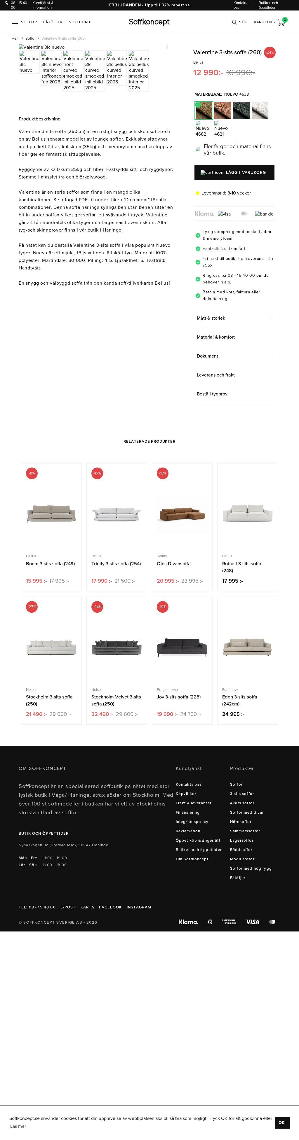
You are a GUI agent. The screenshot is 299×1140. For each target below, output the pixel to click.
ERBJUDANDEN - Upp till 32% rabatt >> (149, 5)
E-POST (68, 907)
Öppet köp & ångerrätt (198, 840)
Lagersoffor (241, 840)
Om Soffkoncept (192, 859)
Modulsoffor (242, 859)
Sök (243, 22)
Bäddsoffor (241, 849)
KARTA (88, 907)
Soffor (30, 38)
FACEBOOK (110, 907)
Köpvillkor (186, 793)
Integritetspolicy (192, 821)
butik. (219, 153)
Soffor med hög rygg (251, 868)
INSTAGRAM (139, 907)
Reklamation (188, 831)
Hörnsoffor (241, 821)
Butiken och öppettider (268, 5)
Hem (16, 38)
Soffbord (79, 22)
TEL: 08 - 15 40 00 (37, 907)
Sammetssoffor (245, 831)
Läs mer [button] (18, 1126)
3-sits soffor (242, 793)
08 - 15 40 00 (19, 5)
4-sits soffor (242, 803)
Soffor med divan (247, 812)
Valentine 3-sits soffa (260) (63, 38)
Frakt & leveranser (194, 803)
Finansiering (188, 812)
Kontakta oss (241, 5)
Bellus (198, 62)
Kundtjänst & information (42, 5)
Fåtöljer (52, 22)
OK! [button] (282, 1122)
